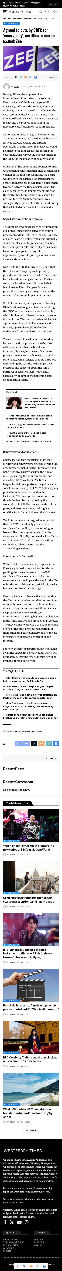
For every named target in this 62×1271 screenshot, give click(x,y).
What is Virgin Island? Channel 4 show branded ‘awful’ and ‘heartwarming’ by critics (27, 1113)
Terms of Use (18, 5)
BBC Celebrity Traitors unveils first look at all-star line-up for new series (30, 1059)
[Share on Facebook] (11, 77)
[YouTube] (19, 1222)
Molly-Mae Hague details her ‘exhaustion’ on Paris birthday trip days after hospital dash (30, 696)
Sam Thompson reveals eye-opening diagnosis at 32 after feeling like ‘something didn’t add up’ (28, 706)
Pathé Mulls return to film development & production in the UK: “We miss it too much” (31, 1007)
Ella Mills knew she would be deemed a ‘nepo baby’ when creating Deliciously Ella (29, 679)
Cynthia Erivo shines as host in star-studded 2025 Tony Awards (26, 434)
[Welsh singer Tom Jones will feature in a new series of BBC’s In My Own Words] (31, 825)
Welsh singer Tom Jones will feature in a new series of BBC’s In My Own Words (28, 847)
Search (53, 758)
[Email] (26, 77)
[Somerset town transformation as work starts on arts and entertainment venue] (31, 877)
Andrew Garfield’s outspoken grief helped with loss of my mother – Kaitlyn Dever (28, 688)
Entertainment (11, 23)
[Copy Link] (30, 77)
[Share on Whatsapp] (21, 77)
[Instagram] (26, 1222)
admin (16, 86)
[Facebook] (5, 1222)
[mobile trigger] (6, 11)
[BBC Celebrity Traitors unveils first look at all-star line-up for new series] (31, 1037)
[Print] (35, 77)
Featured (37, 731)
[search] (40, 11)
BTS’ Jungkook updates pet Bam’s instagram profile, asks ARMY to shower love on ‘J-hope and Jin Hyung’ (28, 953)
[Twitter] (12, 1222)
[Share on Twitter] (16, 77)
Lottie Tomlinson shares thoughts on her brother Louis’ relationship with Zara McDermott (31, 716)
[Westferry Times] (21, 11)
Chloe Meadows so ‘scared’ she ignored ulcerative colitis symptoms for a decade (29, 417)
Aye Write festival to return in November (30, 441)
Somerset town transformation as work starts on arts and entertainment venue (28, 899)
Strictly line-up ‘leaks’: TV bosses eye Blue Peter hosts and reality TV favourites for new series (40, 403)
